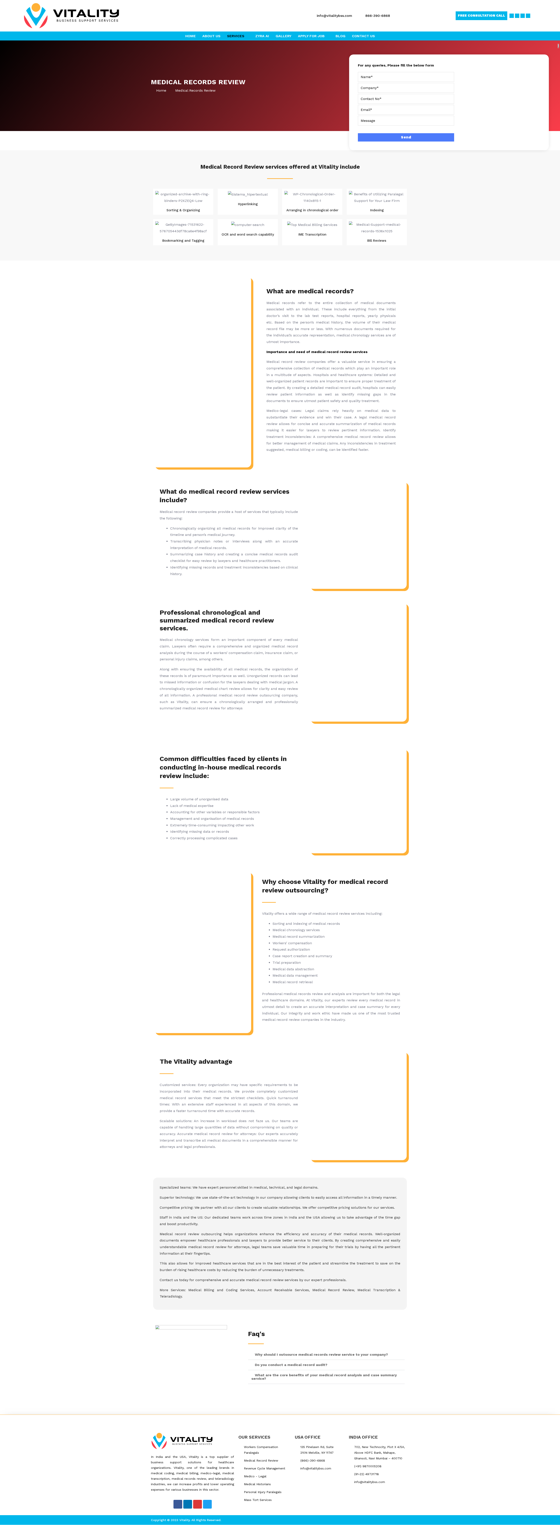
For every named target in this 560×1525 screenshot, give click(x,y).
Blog (340, 36)
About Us (211, 36)
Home (190, 36)
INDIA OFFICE (363, 1437)
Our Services (254, 1437)
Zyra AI (262, 36)
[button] (326, 1355)
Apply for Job (311, 36)
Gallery (283, 36)
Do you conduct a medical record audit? (291, 1365)
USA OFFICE (307, 1437)
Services (235, 36)
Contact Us (363, 36)
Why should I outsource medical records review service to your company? (321, 1354)
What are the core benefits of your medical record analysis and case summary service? (324, 1377)
